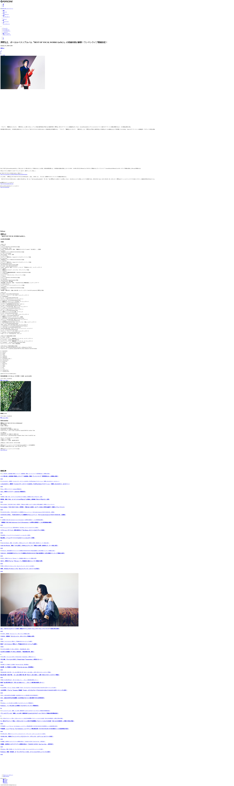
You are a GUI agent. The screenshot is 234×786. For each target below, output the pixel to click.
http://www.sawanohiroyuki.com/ (6, 183)
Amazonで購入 (5, 380)
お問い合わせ (6, 776)
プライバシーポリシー (8, 775)
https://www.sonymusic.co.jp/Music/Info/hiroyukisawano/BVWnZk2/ (13, 174)
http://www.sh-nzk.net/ (4, 187)
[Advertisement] (117, 107)
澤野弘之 (2, 48)
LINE (4, 55)
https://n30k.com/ (3, 450)
